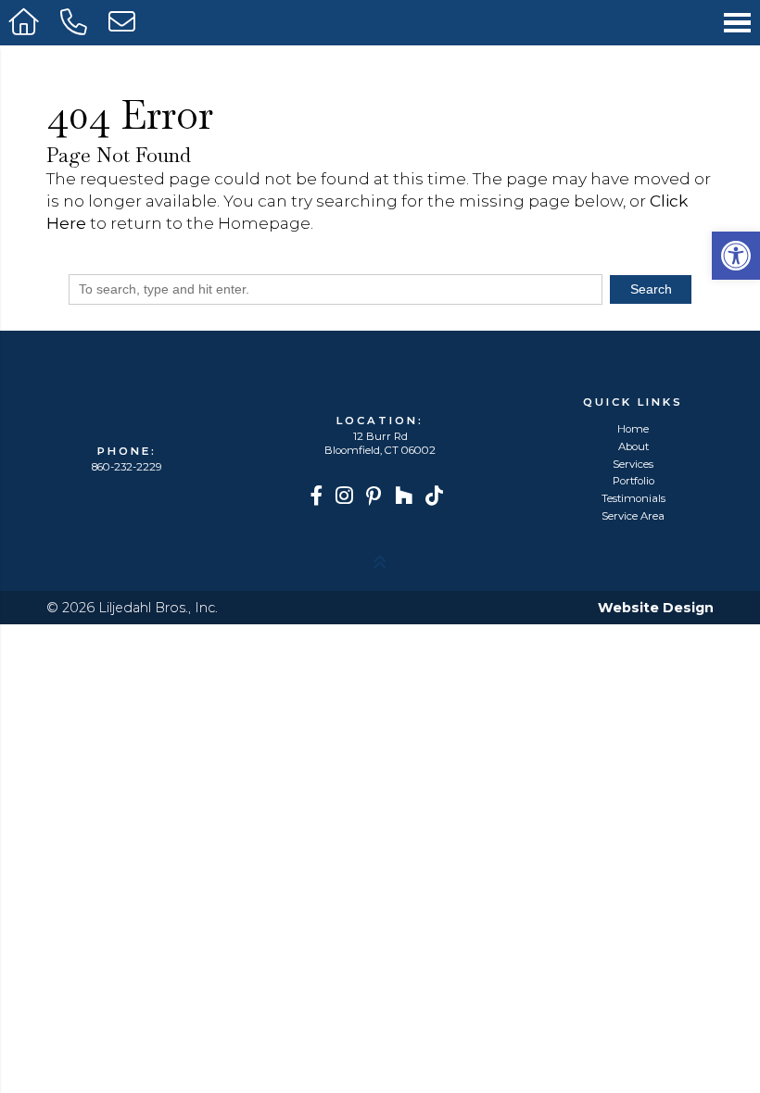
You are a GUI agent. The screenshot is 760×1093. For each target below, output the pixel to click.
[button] (736, 256)
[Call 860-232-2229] (75, 22)
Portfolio (633, 481)
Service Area (633, 516)
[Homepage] (25, 22)
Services (633, 464)
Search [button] (651, 289)
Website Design (656, 607)
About (633, 447)
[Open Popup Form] (123, 22)
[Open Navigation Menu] (737, 22)
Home (633, 429)
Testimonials (633, 499)
